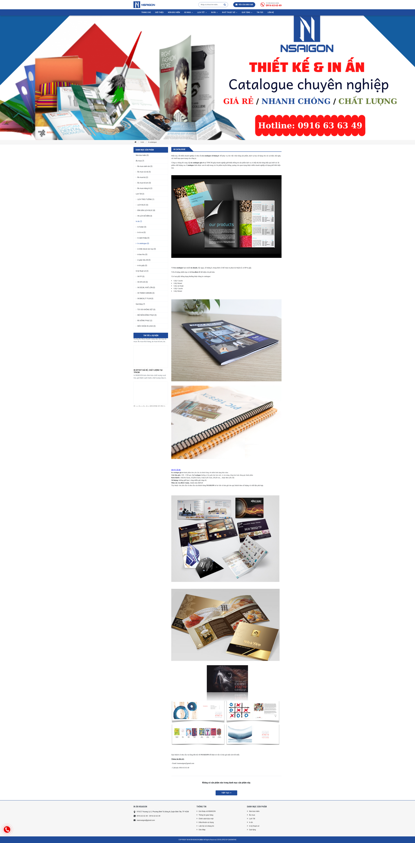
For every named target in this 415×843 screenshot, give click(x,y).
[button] (244, 4)
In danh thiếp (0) (143, 238)
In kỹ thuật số (228, 12)
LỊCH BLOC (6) (142, 205)
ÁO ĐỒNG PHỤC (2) (144, 321)
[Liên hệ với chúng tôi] (7, 829)
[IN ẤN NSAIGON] (144, 4)
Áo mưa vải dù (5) (144, 172)
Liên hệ (271, 12)
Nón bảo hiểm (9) (142, 155)
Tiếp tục (225, 793)
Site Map (202, 830)
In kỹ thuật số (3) (142, 271)
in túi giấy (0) (142, 265)
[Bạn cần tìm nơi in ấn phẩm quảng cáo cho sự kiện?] (151, 361)
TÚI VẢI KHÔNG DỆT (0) (146, 310)
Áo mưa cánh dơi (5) (144, 166)
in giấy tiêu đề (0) (143, 260)
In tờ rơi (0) (141, 232)
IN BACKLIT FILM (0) (145, 298)
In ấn (213, 12)
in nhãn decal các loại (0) (146, 249)
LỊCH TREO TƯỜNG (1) (145, 199)
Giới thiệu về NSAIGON (207, 811)
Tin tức (260, 12)
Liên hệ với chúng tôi (206, 826)
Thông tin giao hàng (206, 815)
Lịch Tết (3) (140, 194)
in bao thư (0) (142, 254)
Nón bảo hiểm (174, 12)
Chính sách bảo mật (206, 819)
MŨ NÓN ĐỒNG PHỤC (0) (146, 315)
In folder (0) (141, 227)
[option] (150, 366)
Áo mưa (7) (140, 161)
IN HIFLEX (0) (142, 282)
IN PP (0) (140, 276)
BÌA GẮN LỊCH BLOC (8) (146, 210)
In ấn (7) (139, 221)
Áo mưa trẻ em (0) (144, 183)
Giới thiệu (159, 12)
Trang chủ (146, 12)
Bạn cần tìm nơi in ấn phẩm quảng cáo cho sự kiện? (150, 376)
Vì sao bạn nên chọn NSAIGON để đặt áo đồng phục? (149, 339)
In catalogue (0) (143, 243)
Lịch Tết (201, 12)
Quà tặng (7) (140, 304)
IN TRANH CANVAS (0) (145, 293)
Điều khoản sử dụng (206, 822)
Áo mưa (187, 12)
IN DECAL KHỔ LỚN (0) (146, 287)
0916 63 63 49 (274, 5)
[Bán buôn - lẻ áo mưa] (151, 397)
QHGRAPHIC (232, 840)
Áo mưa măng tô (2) (144, 188)
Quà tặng (246, 12)
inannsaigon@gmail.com (146, 820)
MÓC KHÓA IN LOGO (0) (146, 326)
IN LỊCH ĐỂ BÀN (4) (144, 216)
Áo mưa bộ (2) (142, 177)
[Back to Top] (409, 837)
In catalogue (152, 142)
